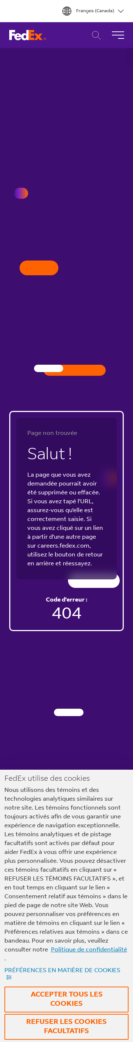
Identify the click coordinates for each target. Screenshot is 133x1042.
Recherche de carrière (94, 35)
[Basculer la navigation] (118, 35)
